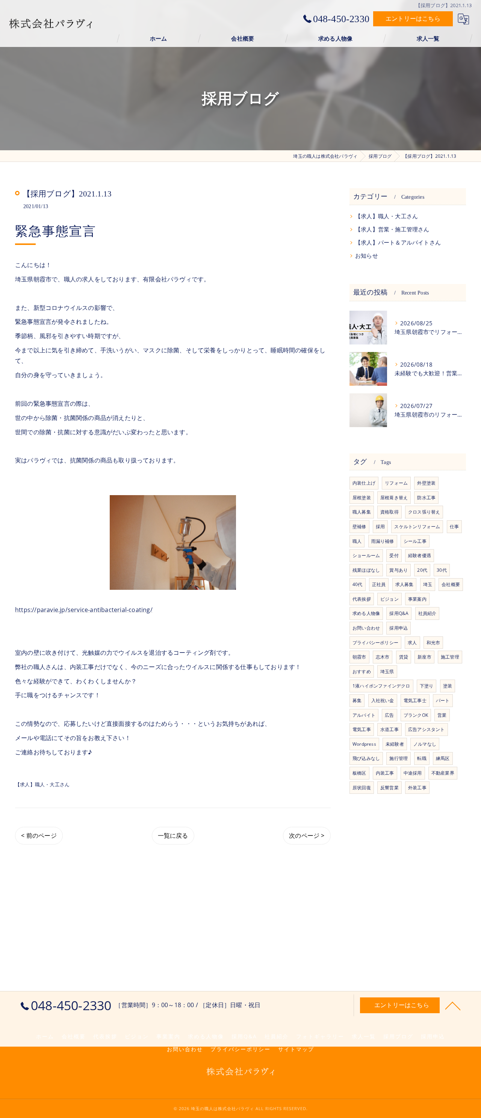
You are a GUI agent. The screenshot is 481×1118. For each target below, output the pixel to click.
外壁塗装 (426, 483)
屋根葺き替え (394, 497)
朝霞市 (359, 657)
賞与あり (398, 570)
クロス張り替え (424, 512)
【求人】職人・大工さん (42, 784)
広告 (389, 715)
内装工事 (385, 773)
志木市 (383, 657)
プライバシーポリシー (375, 642)
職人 (357, 541)
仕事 (454, 526)
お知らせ (366, 255)
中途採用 (413, 773)
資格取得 (389, 512)
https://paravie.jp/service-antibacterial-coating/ (84, 610)
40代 (357, 584)
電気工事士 (415, 700)
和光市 (433, 642)
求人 (412, 642)
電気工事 (361, 729)
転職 (421, 758)
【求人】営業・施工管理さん (392, 229)
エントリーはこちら (413, 18)
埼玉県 (387, 671)
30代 (442, 570)
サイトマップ (296, 1049)
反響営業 (389, 787)
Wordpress (364, 744)
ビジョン (389, 599)
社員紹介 (427, 613)
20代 (422, 570)
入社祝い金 (382, 700)
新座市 (424, 657)
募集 (357, 700)
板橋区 (359, 773)
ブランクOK (416, 715)
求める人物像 (366, 613)
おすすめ (361, 671)
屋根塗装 (361, 497)
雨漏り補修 (382, 541)
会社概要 (451, 584)
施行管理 (398, 758)
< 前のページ (38, 835)
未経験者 (395, 744)
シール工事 (415, 541)
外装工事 (417, 787)
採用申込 (398, 628)
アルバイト (363, 715)
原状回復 (361, 787)
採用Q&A (398, 613)
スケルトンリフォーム (417, 526)
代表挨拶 (361, 599)
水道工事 (389, 729)
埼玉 (427, 584)
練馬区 (443, 758)
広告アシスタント (426, 729)
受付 (393, 555)
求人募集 (404, 584)
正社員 (379, 584)
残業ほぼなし (366, 570)
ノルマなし (424, 744)
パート (443, 700)
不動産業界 (442, 773)
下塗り (427, 686)
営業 (441, 715)
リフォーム (396, 483)
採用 (380, 526)
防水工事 (426, 497)
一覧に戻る (173, 835)
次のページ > (306, 835)
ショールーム (366, 555)
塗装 (447, 686)
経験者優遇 (419, 555)
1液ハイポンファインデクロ (381, 686)
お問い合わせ (366, 628)
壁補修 (359, 526)
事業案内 (417, 599)
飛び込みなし (366, 758)
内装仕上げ (363, 483)
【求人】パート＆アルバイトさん (398, 242)
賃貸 (403, 657)
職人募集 (361, 512)
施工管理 (450, 657)
